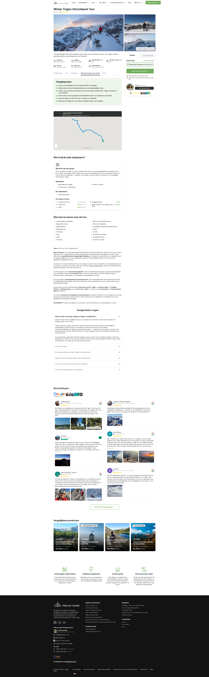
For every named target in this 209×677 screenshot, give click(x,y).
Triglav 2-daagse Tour (91, 605)
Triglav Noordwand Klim (91, 615)
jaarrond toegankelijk (96, 266)
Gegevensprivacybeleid (103, 669)
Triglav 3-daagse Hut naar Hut (93, 610)
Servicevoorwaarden (89, 669)
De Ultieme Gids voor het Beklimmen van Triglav (135, 612)
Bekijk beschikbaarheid (139, 71)
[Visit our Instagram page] (59, 622)
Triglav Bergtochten (90, 629)
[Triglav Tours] (67, 604)
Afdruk (151, 669)
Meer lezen (58, 451)
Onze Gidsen (125, 624)
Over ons (124, 622)
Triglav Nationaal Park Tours (93, 631)
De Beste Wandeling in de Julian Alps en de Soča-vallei (100, 622)
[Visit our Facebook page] (55, 622)
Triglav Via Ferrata (127, 615)
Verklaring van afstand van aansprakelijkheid (125, 669)
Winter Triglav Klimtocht (91, 612)
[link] (67, 638)
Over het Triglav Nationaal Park (130, 608)
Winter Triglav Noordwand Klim (93, 617)
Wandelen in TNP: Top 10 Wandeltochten (133, 605)
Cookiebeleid (143, 669)
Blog (129, 2)
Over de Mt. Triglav (127, 610)
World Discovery (70, 661)
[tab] (132, 55)
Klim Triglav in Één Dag (91, 608)
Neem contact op (153, 2)
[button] (64, 12)
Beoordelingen (77, 669)
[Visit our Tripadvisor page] (64, 622)
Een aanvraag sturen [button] (144, 88)
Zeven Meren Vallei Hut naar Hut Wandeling (97, 619)
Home (74, 2)
